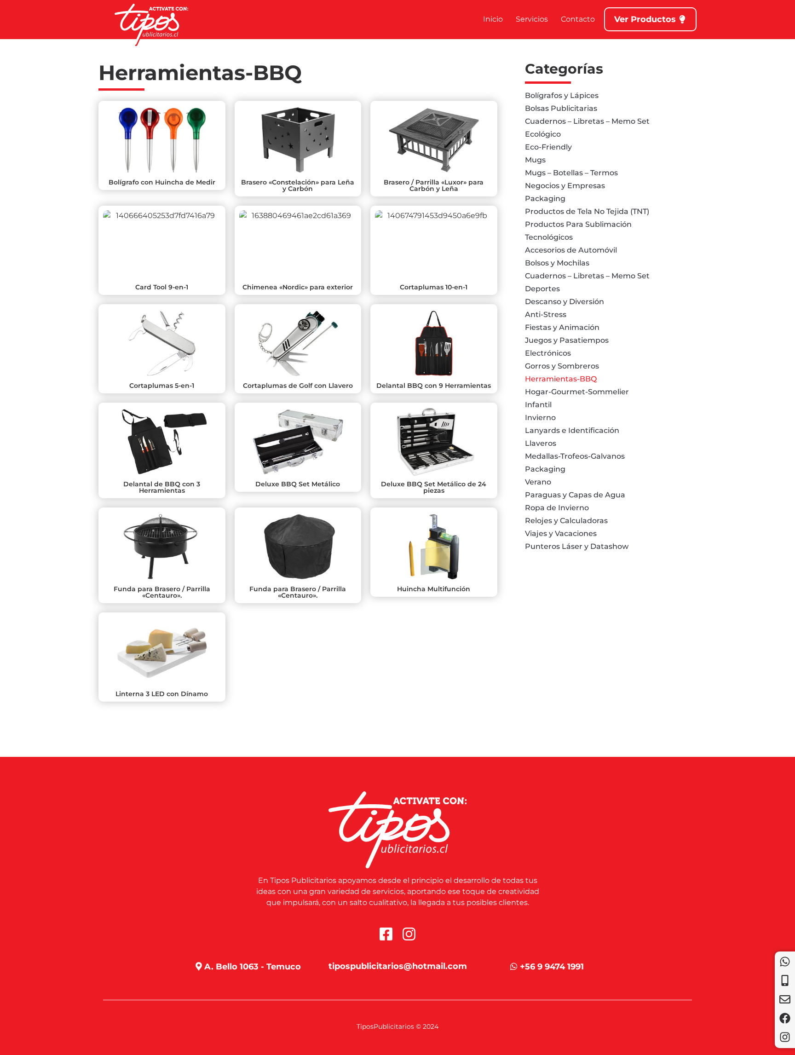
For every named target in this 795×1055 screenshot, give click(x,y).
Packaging (545, 198)
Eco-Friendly (548, 147)
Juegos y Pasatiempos (567, 340)
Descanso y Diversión (564, 301)
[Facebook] (784, 1018)
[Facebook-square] (386, 934)
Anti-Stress (545, 314)
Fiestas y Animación (562, 327)
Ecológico (543, 134)
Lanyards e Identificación (572, 430)
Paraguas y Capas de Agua (575, 494)
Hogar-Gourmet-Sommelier (577, 391)
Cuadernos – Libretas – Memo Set (587, 121)
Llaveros (540, 443)
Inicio (493, 19)
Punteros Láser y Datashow (576, 546)
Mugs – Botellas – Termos (571, 172)
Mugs (535, 160)
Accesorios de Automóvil (571, 250)
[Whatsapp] (784, 961)
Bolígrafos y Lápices (562, 95)
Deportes (542, 288)
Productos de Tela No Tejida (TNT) (587, 211)
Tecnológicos (549, 237)
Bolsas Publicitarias (561, 108)
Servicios (532, 19)
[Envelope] (784, 999)
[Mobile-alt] (784, 980)
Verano (538, 482)
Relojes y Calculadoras (566, 520)
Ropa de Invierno (557, 507)
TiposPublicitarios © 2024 (397, 1026)
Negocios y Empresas (565, 185)
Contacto (578, 19)
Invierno (540, 417)
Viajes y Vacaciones (561, 533)
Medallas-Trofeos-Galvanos (575, 456)
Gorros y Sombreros (562, 366)
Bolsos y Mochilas (557, 263)
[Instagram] (784, 1037)
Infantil (538, 404)
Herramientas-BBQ (561, 379)
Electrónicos (548, 353)
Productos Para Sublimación (578, 224)
